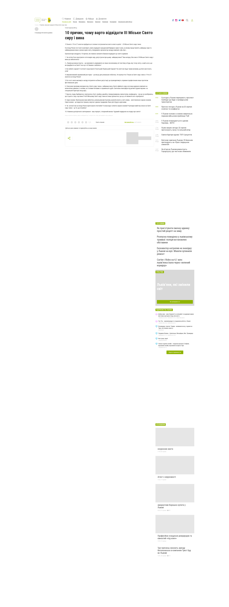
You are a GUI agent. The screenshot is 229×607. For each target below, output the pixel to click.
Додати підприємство (175, 352)
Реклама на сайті (66, 21)
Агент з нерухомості (167, 477)
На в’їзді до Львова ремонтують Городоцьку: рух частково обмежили (176, 150)
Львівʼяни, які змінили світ (173, 287)
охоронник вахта (165, 449)
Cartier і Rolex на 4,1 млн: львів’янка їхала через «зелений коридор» (173, 262)
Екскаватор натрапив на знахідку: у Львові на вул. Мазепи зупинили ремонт (174, 251)
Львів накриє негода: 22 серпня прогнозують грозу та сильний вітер (175, 129)
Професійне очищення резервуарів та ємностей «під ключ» (175, 537)
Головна (36, 25)
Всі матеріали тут (175, 302)
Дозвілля (102, 19)
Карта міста (90, 21)
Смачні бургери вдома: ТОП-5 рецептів (176, 135)
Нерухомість (82, 21)
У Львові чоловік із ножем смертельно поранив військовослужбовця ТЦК (176, 115)
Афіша (91, 19)
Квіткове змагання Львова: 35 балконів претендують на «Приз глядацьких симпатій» (177, 142)
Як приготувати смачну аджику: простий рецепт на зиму (173, 229)
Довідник (80, 19)
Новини (67, 19)
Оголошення (113, 21)
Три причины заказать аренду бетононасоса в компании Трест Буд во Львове (174, 550)
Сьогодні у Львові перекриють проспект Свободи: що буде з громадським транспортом (177, 100)
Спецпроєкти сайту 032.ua (125, 21)
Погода (75, 21)
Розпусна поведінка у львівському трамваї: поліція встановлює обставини (174, 239)
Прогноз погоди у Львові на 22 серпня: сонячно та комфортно (176, 108)
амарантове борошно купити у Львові (172, 506)
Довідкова (105, 21)
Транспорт (97, 21)
